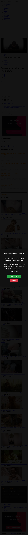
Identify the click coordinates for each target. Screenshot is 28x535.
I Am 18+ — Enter (14, 276)
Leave (14, 280)
